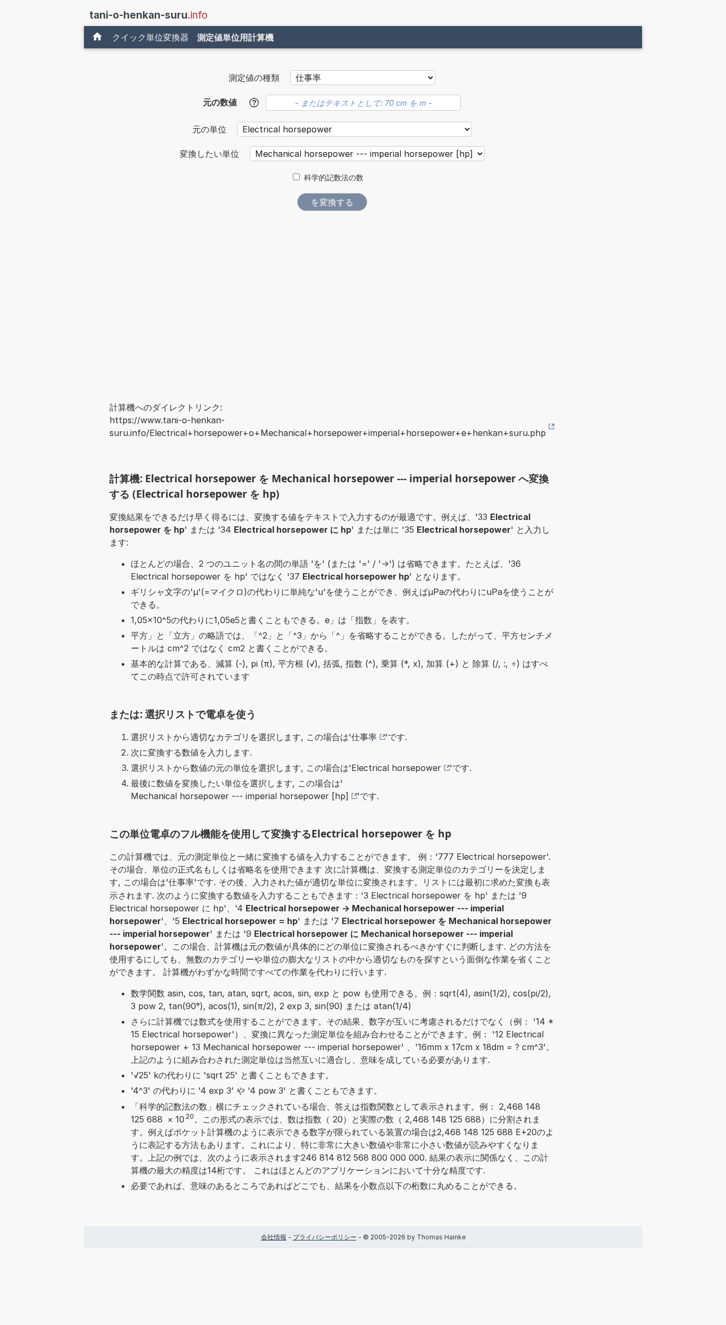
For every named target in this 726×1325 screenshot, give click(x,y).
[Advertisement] (332, 298)
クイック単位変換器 (150, 37)
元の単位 (210, 129)
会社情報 (273, 1237)
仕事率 (364, 737)
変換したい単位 (211, 153)
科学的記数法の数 (334, 177)
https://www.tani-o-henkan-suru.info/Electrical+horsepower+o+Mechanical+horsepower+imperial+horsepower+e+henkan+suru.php (327, 426)
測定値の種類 (254, 77)
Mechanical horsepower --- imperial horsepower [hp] (240, 796)
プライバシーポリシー (325, 1237)
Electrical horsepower (396, 767)
